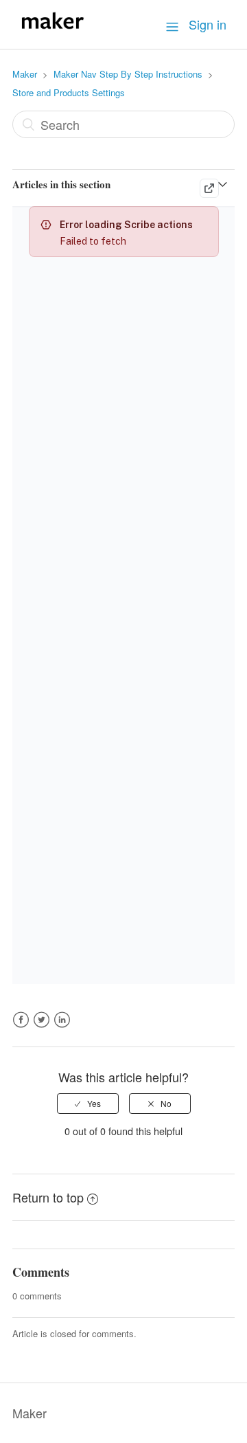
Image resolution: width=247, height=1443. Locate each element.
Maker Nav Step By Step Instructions (128, 73)
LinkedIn (62, 1028)
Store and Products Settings (68, 92)
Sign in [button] (207, 24)
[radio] (88, 1103)
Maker (24, 73)
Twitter (41, 1028)
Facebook (21, 1028)
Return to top (48, 1197)
